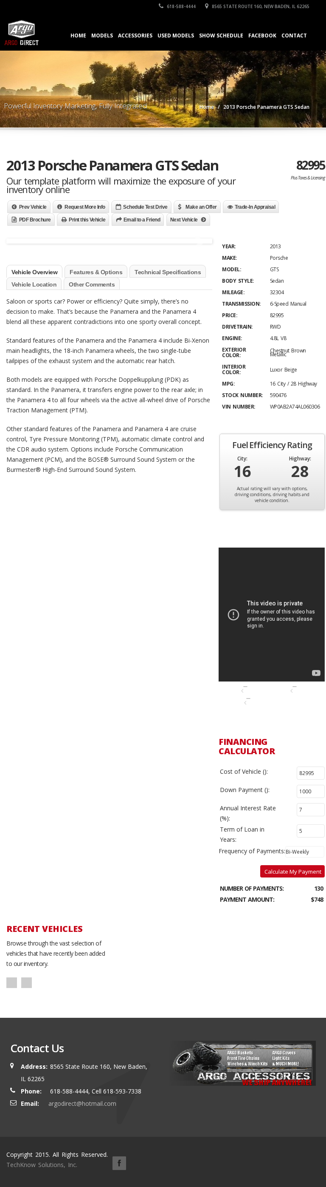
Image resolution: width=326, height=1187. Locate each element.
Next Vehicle (184, 220)
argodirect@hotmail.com (82, 1103)
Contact (294, 35)
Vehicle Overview (34, 272)
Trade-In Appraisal (255, 207)
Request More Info (85, 207)
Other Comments (92, 284)
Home (78, 35)
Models (102, 35)
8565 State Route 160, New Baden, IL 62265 (260, 6)
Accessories (135, 35)
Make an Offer (201, 207)
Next (199, 254)
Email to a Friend (142, 220)
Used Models (175, 35)
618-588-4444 (181, 6)
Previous (20, 254)
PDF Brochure (35, 220)
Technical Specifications (168, 272)
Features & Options (96, 272)
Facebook (262, 35)
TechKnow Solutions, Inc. (43, 1165)
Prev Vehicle (33, 207)
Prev (11, 982)
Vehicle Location (33, 284)
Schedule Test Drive (145, 207)
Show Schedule (221, 35)
